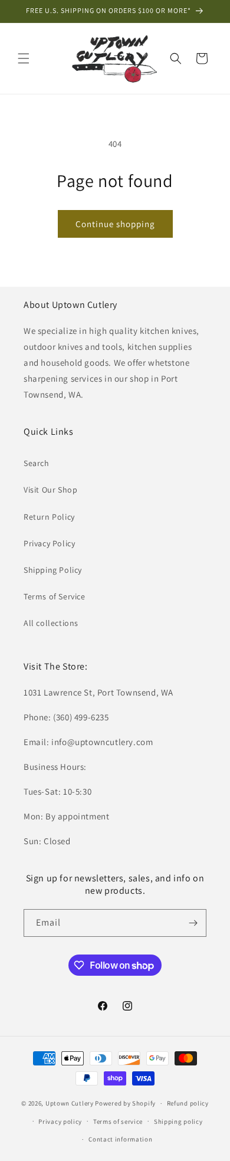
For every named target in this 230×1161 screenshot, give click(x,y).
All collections (51, 623)
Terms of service (118, 1121)
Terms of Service (55, 596)
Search (37, 463)
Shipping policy (178, 1121)
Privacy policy (60, 1121)
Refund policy (188, 1103)
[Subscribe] (193, 923)
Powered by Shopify (125, 1103)
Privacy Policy (49, 543)
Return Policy (49, 516)
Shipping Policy (53, 570)
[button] (24, 58)
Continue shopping (115, 223)
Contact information (120, 1139)
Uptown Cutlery (69, 1103)
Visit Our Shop (50, 489)
